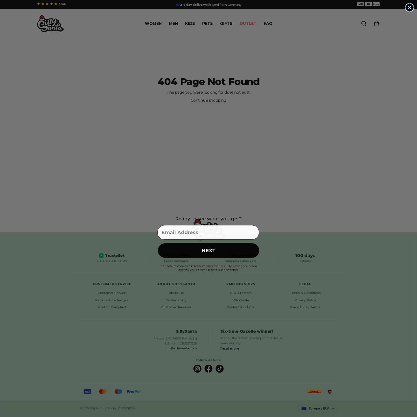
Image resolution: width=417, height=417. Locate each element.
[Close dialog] (409, 7)
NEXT (208, 250)
